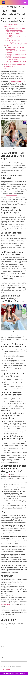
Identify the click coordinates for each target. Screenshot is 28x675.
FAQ (5, 68)
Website (3, 657)
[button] (24, 2)
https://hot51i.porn (6, 604)
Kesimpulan (7, 69)
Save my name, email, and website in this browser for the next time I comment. (12, 665)
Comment (4, 627)
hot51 (8, 475)
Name (3, 646)
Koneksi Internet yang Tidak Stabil (15, 28)
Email (3, 652)
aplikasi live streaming (17, 81)
